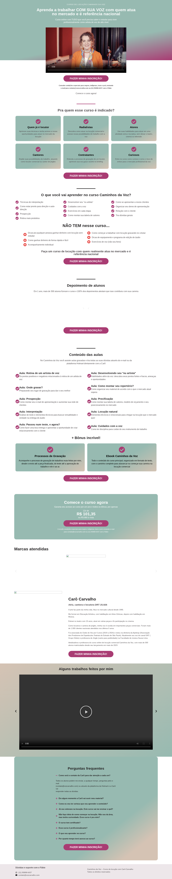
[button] (88, 308)
